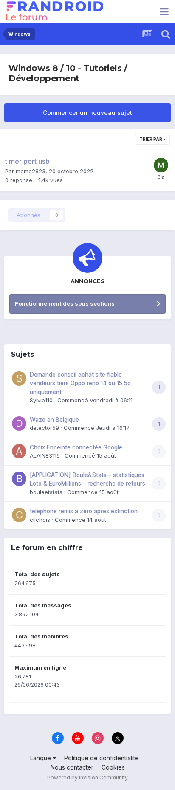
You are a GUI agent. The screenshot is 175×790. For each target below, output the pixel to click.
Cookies (113, 767)
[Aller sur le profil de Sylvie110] (19, 378)
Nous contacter (72, 767)
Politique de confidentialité (101, 757)
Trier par (151, 139)
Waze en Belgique (54, 419)
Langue (41, 757)
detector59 (44, 427)
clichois (40, 519)
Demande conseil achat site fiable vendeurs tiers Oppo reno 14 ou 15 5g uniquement (80, 383)
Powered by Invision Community (87, 777)
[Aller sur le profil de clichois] (19, 515)
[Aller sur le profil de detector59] (19, 423)
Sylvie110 (41, 400)
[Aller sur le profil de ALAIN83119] (19, 451)
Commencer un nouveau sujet (87, 112)
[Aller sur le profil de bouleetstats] (19, 479)
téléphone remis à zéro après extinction (84, 511)
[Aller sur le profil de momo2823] (161, 165)
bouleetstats (46, 492)
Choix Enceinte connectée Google (76, 447)
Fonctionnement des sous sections (65, 303)
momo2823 (30, 171)
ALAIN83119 (45, 455)
